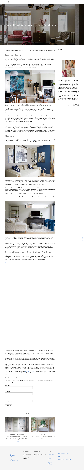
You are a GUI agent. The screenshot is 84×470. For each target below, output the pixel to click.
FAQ (59, 451)
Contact (41, 2)
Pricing (36, 2)
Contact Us (12, 457)
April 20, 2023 (17, 441)
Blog (46, 2)
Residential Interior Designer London (64, 459)
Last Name (7, 391)
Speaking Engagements (14, 460)
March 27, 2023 (43, 439)
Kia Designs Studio (61, 457)
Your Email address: (9, 399)
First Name (7, 385)
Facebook (50, 464)
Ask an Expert (13, 434)
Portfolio (17, 2)
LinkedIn (49, 463)
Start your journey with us (30, 371)
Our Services (24, 2)
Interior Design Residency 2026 (56, 2)
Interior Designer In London (63, 454)
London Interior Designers (63, 460)
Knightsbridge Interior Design (63, 453)
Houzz (49, 458)
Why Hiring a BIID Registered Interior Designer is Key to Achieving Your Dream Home (17, 438)
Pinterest (49, 462)
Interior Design (9, 22)
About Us (31, 2)
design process (36, 124)
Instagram (50, 459)
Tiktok (49, 461)
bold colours (31, 140)
